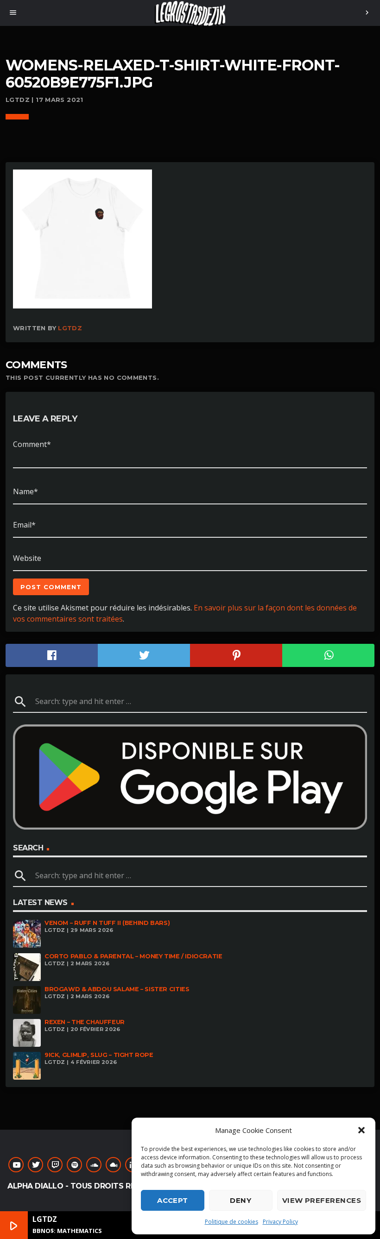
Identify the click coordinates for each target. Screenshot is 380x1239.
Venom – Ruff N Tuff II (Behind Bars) (107, 922)
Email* (24, 525)
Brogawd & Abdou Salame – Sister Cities (116, 989)
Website (27, 558)
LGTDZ (70, 328)
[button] (361, 1130)
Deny (240, 1200)
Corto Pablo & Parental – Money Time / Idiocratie (133, 956)
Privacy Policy (280, 1222)
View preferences (321, 1200)
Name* (25, 491)
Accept (172, 1200)
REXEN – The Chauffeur (84, 1022)
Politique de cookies (231, 1222)
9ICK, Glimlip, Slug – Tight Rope (98, 1054)
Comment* (32, 444)
